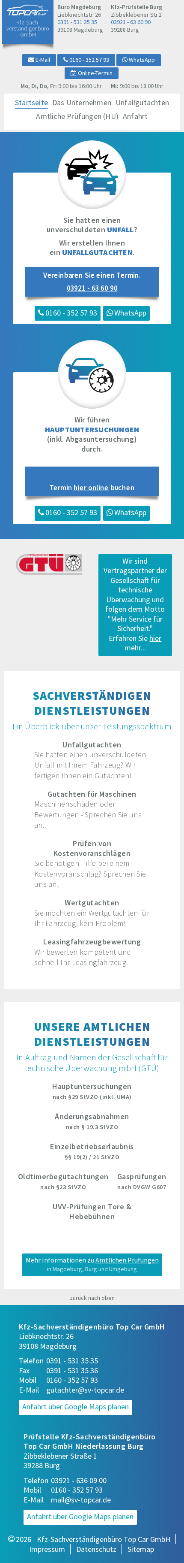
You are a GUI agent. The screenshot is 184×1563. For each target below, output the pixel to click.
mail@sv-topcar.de (81, 1500)
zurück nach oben (92, 1298)
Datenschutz (96, 1549)
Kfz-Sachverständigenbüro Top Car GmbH (103, 1539)
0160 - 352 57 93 (72, 1380)
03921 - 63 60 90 (131, 22)
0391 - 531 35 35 (77, 22)
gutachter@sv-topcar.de (85, 1390)
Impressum (47, 1549)
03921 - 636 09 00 (79, 1480)
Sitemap (141, 1549)
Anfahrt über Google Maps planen (75, 1406)
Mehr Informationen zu (92, 1264)
